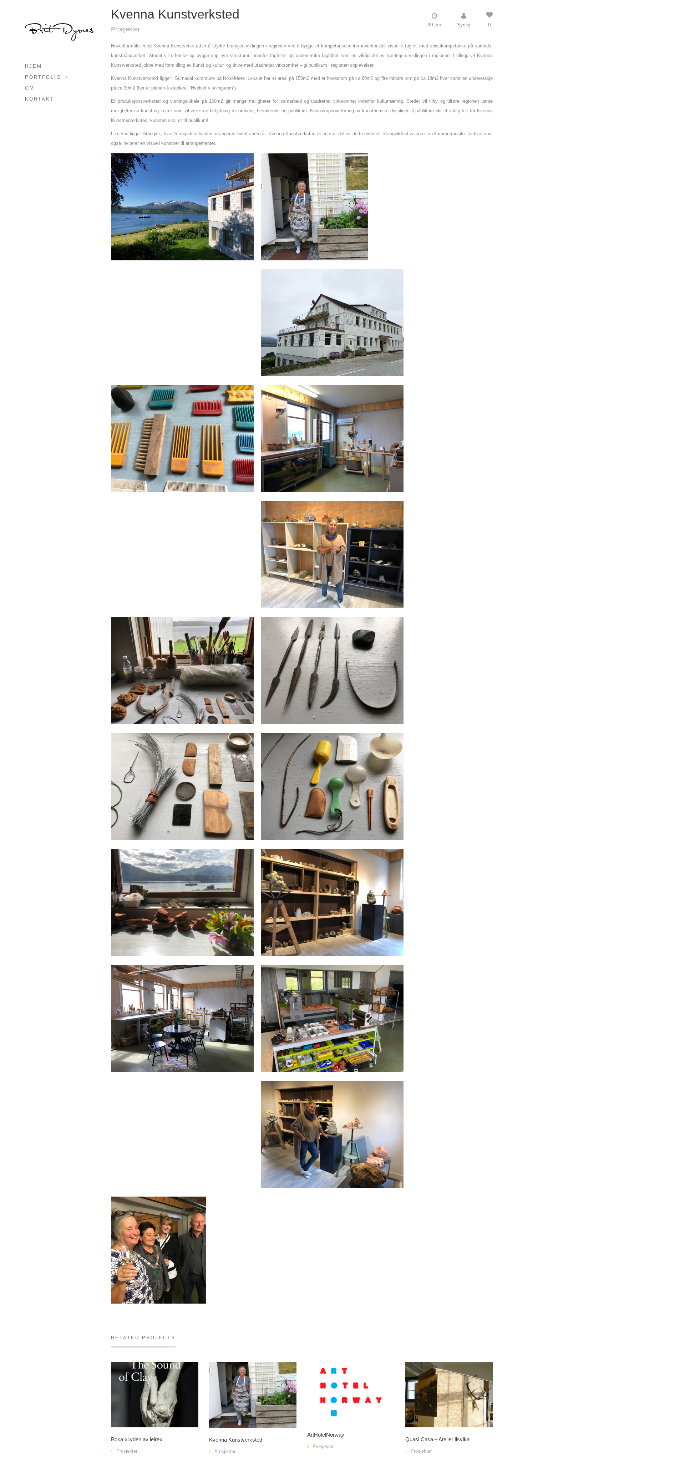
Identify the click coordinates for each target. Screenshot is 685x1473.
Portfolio (43, 77)
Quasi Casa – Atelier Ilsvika (437, 1439)
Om (30, 88)
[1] (154, 1394)
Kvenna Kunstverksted (235, 1440)
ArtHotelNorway (325, 1435)
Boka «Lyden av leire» (136, 1439)
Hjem (33, 66)
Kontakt (39, 99)
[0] (252, 1394)
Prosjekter (125, 29)
